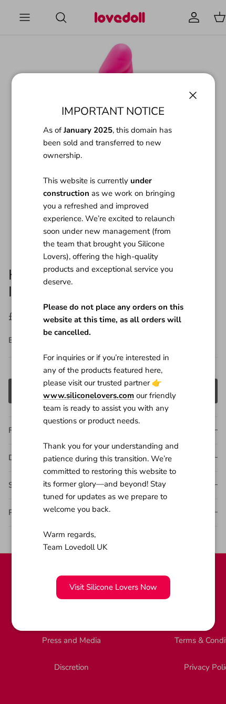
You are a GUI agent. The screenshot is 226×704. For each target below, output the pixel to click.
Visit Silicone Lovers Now (113, 587)
